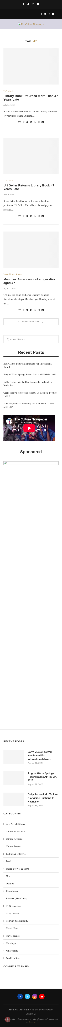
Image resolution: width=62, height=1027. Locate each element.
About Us (13, 1009)
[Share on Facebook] (23, 122)
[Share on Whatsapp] (39, 122)
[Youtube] (38, 4)
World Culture (13, 958)
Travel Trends (12, 935)
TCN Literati (8, 91)
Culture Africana (14, 838)
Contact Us (31, 1013)
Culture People (13, 846)
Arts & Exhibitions (15, 824)
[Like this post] (19, 122)
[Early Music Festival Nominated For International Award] (13, 757)
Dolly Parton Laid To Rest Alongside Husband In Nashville (43, 798)
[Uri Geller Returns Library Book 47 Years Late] (31, 156)
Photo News (12, 891)
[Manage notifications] (7, 1019)
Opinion (10, 883)
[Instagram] (33, 4)
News (8, 876)
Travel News (12, 928)
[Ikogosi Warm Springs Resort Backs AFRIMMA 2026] (13, 778)
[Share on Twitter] (27, 122)
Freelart (32, 1022)
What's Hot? (12, 950)
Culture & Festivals (15, 831)
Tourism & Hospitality (17, 920)
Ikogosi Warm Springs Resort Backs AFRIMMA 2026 (29, 374)
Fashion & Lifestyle (15, 853)
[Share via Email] (43, 122)
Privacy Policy (46, 1009)
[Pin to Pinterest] (31, 122)
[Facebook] (23, 4)
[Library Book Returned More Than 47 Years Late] (31, 66)
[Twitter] (28, 4)
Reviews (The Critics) (16, 898)
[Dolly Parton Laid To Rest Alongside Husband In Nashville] (13, 799)
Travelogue (11, 943)
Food (8, 861)
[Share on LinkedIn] (35, 122)
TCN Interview (13, 905)
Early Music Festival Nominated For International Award (40, 755)
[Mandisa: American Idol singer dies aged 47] (31, 250)
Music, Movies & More (12, 274)
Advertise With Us (28, 1009)
